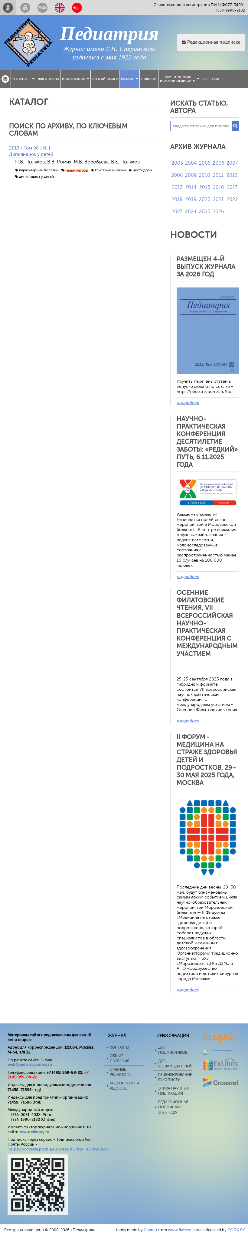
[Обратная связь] (42, 7)
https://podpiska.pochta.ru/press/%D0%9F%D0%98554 (58, 1149)
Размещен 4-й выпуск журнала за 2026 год (206, 266)
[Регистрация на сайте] (8, 7)
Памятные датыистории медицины (177, 78)
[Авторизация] (25, 7)
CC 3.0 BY (236, 1230)
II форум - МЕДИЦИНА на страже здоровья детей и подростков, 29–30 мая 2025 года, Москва (207, 759)
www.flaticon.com (185, 1230)
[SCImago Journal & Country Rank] (221, 1050)
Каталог (127, 79)
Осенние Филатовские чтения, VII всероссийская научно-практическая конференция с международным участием (207, 623)
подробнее (188, 402)
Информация (73, 79)
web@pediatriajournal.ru (30, 1064)
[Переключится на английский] (60, 7)
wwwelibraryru (34, 1132)
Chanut (150, 1230)
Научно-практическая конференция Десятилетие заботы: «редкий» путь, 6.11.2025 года (207, 441)
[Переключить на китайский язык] (77, 7)
